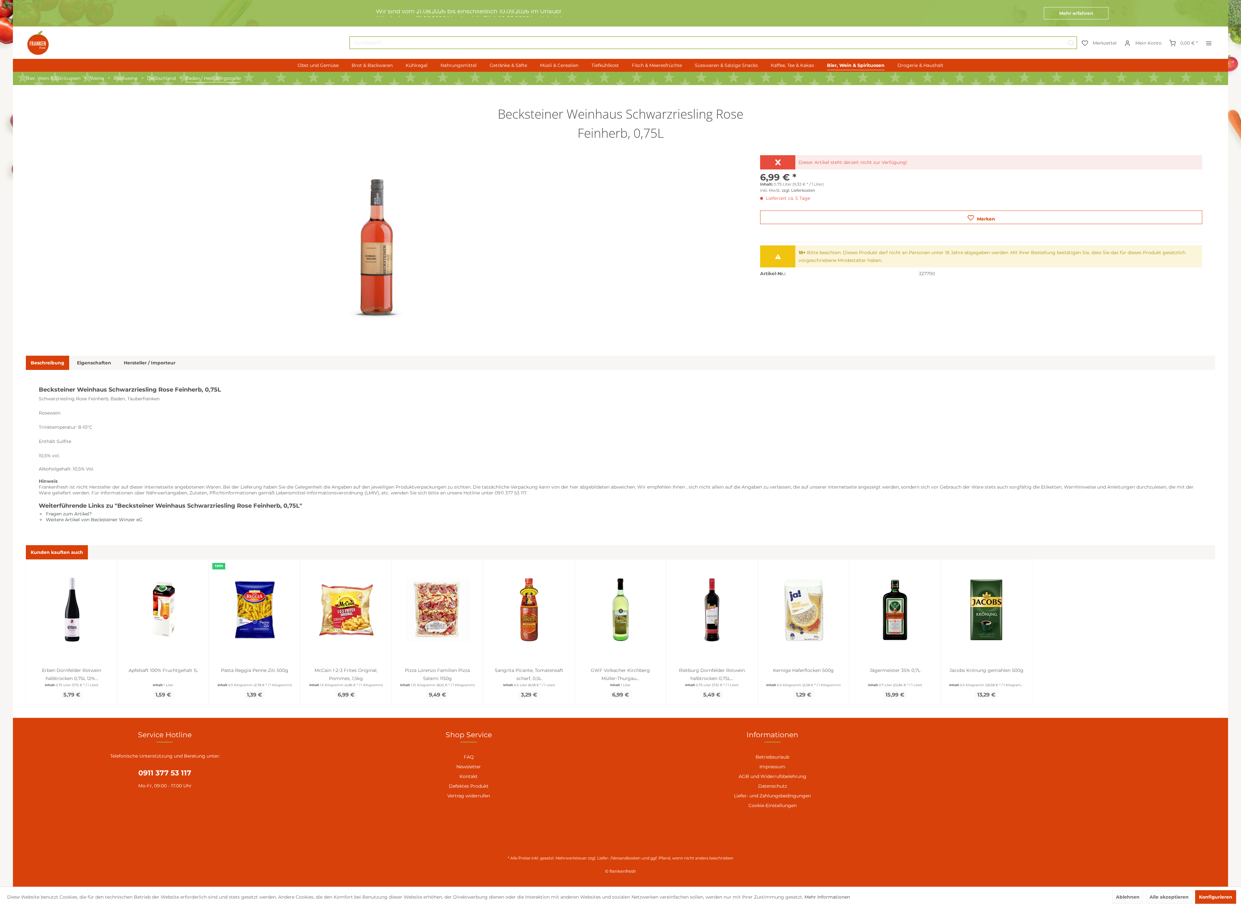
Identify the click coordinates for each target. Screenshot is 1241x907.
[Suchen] (1071, 42)
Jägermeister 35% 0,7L (895, 670)
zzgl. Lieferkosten (798, 190)
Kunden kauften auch (57, 552)
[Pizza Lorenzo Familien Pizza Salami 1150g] (437, 610)
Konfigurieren (1215, 897)
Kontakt (469, 776)
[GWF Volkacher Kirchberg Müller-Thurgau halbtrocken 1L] (620, 610)
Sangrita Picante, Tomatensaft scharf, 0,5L (529, 674)
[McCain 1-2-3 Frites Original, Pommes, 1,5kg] (346, 610)
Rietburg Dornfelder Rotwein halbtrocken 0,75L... (712, 674)
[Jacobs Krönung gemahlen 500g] (986, 610)
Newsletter (468, 767)
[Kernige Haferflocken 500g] (803, 610)
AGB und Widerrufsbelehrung (772, 776)
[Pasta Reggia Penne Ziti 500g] (254, 610)
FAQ (469, 757)
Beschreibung (47, 363)
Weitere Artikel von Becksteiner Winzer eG (94, 520)
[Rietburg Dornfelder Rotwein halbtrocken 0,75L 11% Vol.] (711, 610)
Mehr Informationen (827, 897)
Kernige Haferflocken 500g (803, 670)
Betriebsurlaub (772, 757)
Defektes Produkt (469, 786)
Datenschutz (772, 786)
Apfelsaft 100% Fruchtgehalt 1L (163, 670)
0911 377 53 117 (164, 773)
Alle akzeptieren (1169, 897)
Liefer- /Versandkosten (619, 858)
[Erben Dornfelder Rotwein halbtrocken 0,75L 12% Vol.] (71, 610)
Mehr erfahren (1076, 13)
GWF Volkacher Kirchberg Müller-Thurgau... (620, 674)
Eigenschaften (94, 363)
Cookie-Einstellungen (772, 805)
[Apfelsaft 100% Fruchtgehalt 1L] (163, 610)
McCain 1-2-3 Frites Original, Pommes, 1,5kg (345, 674)
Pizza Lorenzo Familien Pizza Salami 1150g (437, 674)
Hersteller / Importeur (149, 363)
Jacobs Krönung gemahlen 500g (986, 670)
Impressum (772, 767)
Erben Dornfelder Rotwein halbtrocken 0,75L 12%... (71, 674)
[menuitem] (713, 42)
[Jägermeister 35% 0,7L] (895, 610)
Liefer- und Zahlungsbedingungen (772, 796)
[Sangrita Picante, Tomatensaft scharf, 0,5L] (528, 610)
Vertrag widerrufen (468, 796)
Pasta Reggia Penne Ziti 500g (254, 670)
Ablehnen (1128, 897)
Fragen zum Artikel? (68, 514)
